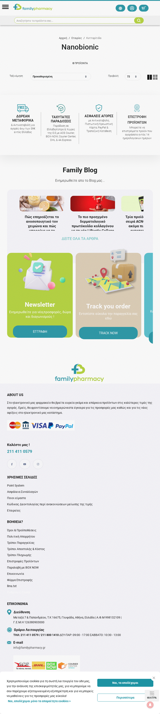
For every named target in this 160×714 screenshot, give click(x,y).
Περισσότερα (125, 697)
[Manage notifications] (150, 705)
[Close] (154, 678)
